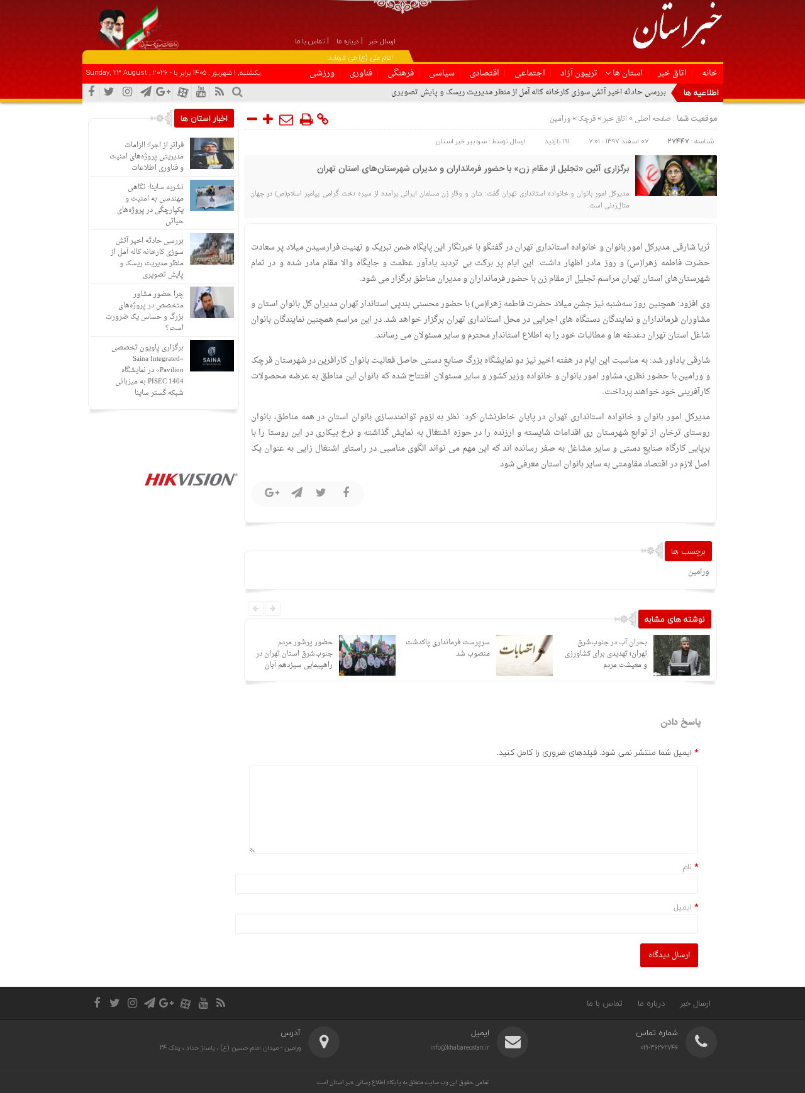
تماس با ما (605, 1003)
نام (687, 867)
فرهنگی (400, 73)
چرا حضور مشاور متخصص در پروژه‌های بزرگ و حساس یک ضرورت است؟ (145, 311)
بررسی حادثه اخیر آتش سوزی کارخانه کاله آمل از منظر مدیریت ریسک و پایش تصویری (528, 92)
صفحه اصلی (652, 119)
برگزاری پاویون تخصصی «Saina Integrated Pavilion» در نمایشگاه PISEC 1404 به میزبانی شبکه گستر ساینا (147, 370)
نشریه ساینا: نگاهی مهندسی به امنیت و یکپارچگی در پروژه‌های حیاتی (150, 204)
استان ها (628, 73)
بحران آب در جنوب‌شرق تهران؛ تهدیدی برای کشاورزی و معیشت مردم (590, 654)
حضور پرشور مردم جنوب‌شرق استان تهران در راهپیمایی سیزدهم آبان (278, 654)
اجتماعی (529, 73)
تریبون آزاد (578, 73)
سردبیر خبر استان (461, 141)
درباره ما (651, 1003)
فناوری (361, 73)
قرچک (587, 119)
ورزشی (322, 73)
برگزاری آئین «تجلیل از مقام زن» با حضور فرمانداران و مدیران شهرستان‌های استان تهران (473, 169)
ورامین (560, 119)
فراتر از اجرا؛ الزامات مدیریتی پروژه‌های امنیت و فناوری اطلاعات (146, 157)
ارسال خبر (695, 1003)
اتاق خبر (672, 73)
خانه (710, 73)
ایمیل (683, 907)
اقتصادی (484, 73)
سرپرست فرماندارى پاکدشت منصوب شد (432, 648)
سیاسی (442, 73)
